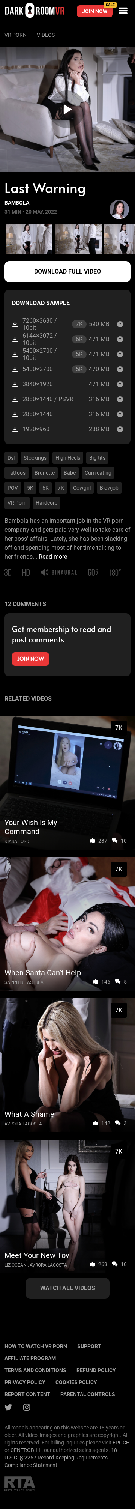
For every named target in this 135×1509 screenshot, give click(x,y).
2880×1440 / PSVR (66, 399)
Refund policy (96, 1370)
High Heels (68, 458)
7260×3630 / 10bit (66, 324)
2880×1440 (66, 414)
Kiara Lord (16, 841)
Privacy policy (24, 1382)
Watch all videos (67, 1288)
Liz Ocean (15, 1265)
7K (61, 488)
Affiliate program (30, 1358)
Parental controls (87, 1394)
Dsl (11, 458)
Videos (46, 35)
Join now (97, 9)
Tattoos (17, 473)
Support (89, 1346)
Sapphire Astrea (24, 982)
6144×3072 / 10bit (66, 339)
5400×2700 (66, 369)
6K (45, 488)
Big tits (97, 458)
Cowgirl (82, 488)
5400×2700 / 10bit (66, 354)
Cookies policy (76, 1382)
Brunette (44, 473)
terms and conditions (35, 1370)
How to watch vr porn (35, 1346)
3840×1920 (66, 384)
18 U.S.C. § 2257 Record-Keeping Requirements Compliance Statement (60, 1457)
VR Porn (15, 35)
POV (13, 488)
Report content (27, 1394)
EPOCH (121, 1443)
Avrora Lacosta (23, 1124)
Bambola (16, 203)
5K (30, 488)
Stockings (35, 458)
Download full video (67, 271)
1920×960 (66, 429)
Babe (70, 473)
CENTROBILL (26, 1450)
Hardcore (46, 503)
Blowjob (109, 488)
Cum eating (98, 473)
